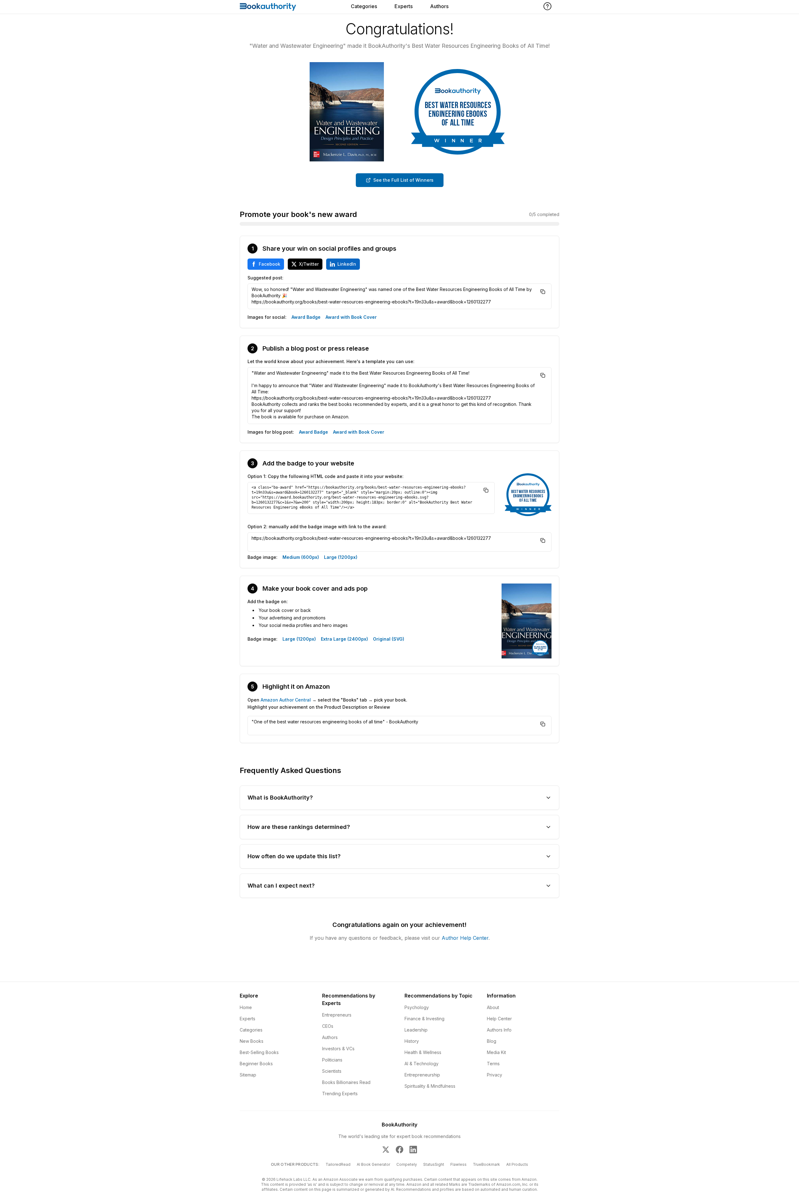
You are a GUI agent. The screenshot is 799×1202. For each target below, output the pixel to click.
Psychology (416, 1007)
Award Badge (306, 317)
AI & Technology (421, 1063)
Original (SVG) (388, 639)
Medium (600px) (300, 557)
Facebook (269, 264)
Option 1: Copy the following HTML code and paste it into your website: (326, 476)
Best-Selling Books (259, 1052)
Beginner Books (256, 1063)
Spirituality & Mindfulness (429, 1086)
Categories (364, 6)
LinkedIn (346, 264)
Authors (439, 6)
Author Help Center (465, 938)
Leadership (416, 1029)
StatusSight (433, 1164)
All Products (517, 1164)
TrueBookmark (486, 1164)
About (493, 1007)
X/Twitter (309, 264)
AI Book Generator (373, 1164)
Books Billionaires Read (346, 1082)
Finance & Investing (424, 1018)
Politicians (332, 1059)
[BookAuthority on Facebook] (399, 1149)
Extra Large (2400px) (344, 639)
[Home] (268, 7)
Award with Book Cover (351, 317)
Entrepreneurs (336, 1014)
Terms (493, 1063)
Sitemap (248, 1074)
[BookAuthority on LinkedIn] (413, 1149)
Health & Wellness (422, 1052)
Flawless (458, 1164)
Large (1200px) (340, 557)
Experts (404, 6)
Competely (406, 1164)
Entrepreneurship (422, 1074)
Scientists (331, 1071)
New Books (251, 1041)
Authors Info (499, 1029)
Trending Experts (340, 1093)
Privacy (494, 1074)
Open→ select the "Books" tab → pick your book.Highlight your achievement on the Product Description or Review (327, 703)
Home (246, 1007)
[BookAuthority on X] (386, 1149)
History (411, 1041)
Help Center (499, 1018)
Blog (491, 1041)
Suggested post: (265, 277)
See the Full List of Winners (403, 180)
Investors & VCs (338, 1048)
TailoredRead (338, 1164)
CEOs (327, 1026)
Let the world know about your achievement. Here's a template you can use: (331, 361)
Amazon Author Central (286, 699)
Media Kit (496, 1052)
